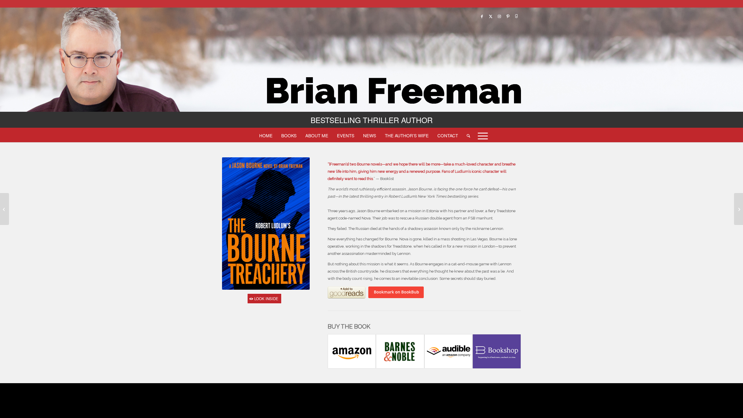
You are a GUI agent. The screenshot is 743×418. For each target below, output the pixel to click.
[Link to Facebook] (481, 16)
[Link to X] (490, 16)
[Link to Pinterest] (508, 16)
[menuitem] (265, 135)
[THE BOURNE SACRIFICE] (738, 209)
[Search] (468, 135)
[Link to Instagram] (499, 16)
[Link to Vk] (516, 16)
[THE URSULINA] (4, 209)
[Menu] (481, 135)
